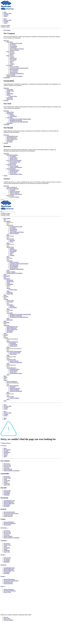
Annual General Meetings (16, 167)
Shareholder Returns (14, 170)
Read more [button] (6, 40)
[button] (8, 234)
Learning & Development (16, 194)
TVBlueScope (13, 47)
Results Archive (13, 159)
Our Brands (6, 124)
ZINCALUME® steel (12, 139)
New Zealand (13, 59)
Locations (6, 14)
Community (12, 190)
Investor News (13, 163)
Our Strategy (13, 44)
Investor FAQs (13, 172)
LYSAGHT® (10, 140)
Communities (10, 93)
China (11, 62)
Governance (9, 65)
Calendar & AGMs (11, 164)
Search (5, 456)
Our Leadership (13, 46)
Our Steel (6, 100)
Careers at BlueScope (12, 187)
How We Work (10, 51)
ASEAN (12, 61)
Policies (11, 54)
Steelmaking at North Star (16, 120)
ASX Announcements (15, 161)
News (5, 12)
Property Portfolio (11, 75)
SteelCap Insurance (14, 50)
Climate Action (10, 90)
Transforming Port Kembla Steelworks (19, 121)
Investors (6, 143)
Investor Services (14, 171)
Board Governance (14, 66)
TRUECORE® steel (12, 137)
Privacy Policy (7, 618)
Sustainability (7, 77)
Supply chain (10, 99)
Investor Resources (11, 168)
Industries (12, 115)
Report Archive (13, 96)
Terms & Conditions (8, 620)
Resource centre (7, 13)
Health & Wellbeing (14, 192)
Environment (10, 89)
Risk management (14, 69)
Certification (10, 97)
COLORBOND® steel (12, 136)
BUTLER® (9, 141)
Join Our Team (10, 195)
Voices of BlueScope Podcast (17, 48)
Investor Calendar (14, 166)
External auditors (14, 72)
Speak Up (6, 617)
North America (13, 58)
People (8, 92)
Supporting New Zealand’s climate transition (20, 119)
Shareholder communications (17, 73)
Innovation (12, 53)
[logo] (6, 7)
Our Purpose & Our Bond (16, 43)
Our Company (7, 30)
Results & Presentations (12, 155)
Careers (5, 175)
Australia (12, 57)
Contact (5, 16)
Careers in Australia (14, 197)
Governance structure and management (19, 68)
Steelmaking (10, 123)
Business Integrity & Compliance (14, 76)
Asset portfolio (13, 116)
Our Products (10, 113)
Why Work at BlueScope (13, 188)
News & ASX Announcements (14, 160)
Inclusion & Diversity (15, 191)
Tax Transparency (14, 70)
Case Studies (10, 117)
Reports (8, 95)
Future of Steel (10, 112)
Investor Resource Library (16, 174)
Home (5, 448)
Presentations (13, 156)
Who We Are (10, 42)
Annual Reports (13, 157)
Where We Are (10, 55)
